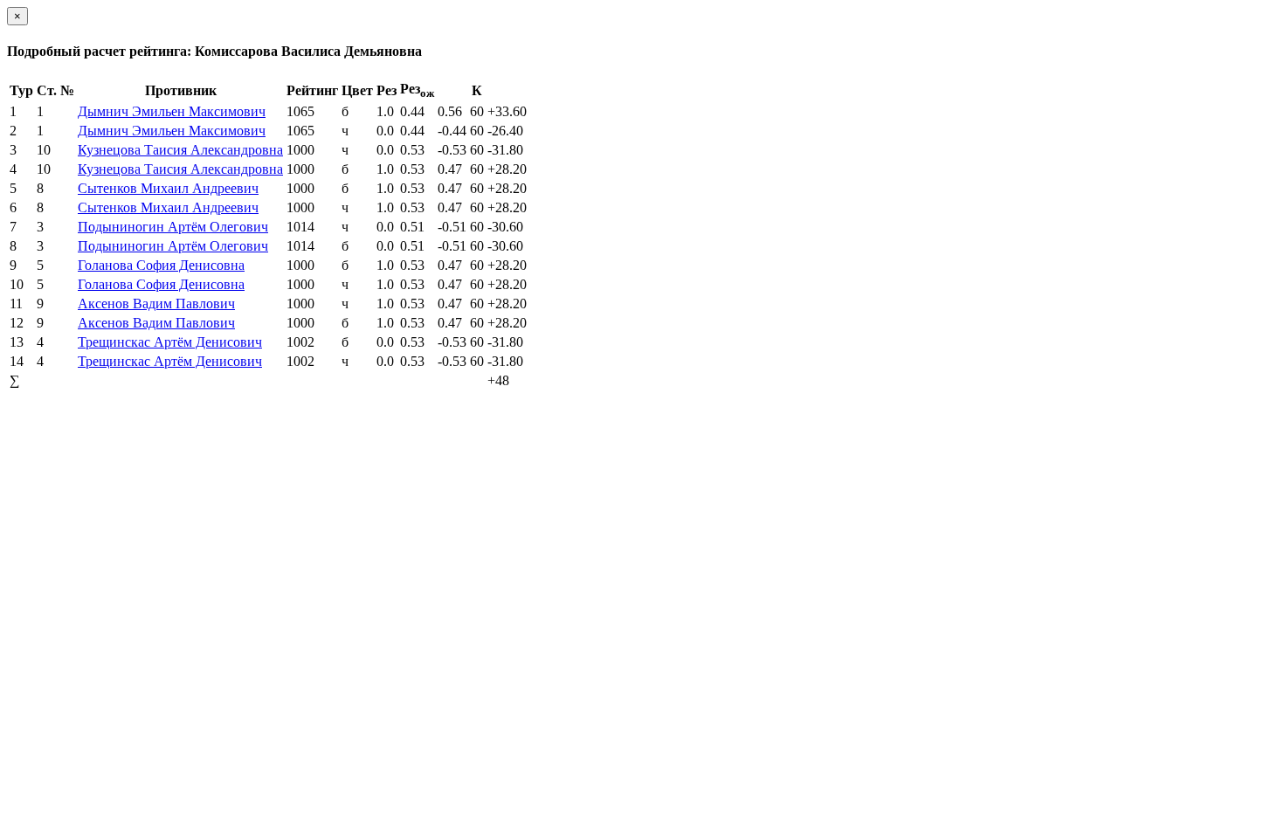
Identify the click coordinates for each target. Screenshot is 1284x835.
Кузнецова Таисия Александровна (180, 149)
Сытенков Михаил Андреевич (168, 188)
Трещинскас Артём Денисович (170, 342)
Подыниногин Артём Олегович (173, 226)
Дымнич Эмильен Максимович (172, 111)
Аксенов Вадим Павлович (156, 303)
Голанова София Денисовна (161, 265)
